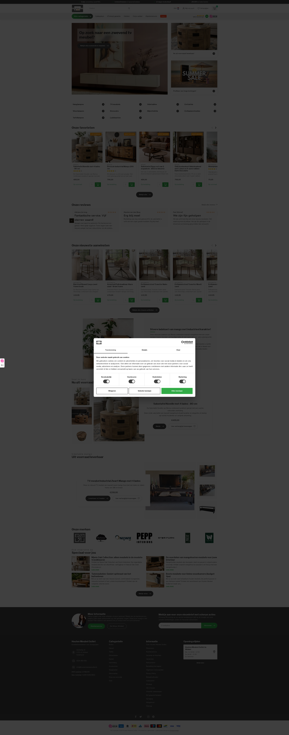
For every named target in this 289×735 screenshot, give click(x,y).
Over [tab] (178, 350)
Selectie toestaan (144, 391)
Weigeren (112, 391)
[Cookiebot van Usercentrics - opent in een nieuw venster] (183, 342)
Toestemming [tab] (110, 350)
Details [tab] (144, 350)
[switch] (132, 381)
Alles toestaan (177, 391)
